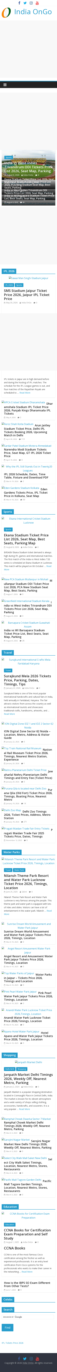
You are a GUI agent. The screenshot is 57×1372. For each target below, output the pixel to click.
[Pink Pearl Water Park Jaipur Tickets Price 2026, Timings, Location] (19, 991)
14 (25, 803)
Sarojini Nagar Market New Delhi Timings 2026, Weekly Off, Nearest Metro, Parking (28, 1144)
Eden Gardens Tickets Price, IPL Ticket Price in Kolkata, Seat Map (26, 492)
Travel (8, 670)
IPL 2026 (9, 285)
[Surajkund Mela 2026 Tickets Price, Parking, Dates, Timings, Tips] (28, 659)
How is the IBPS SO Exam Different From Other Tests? (27, 1284)
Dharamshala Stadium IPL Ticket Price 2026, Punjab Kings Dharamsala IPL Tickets (28, 408)
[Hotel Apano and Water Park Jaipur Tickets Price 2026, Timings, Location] (20, 1031)
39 (24, 499)
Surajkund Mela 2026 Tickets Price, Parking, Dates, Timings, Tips (27, 680)
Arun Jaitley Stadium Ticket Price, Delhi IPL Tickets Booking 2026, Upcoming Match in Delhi (27, 430)
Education (9, 1224)
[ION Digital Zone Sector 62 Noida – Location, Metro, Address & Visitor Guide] (28, 723)
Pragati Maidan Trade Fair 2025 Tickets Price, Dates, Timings (28, 833)
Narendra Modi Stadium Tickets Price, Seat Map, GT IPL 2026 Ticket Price (27, 453)
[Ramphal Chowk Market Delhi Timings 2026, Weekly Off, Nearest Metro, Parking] (26, 1119)
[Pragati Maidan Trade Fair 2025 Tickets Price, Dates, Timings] (25, 828)
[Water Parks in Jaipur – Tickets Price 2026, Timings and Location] (18, 973)
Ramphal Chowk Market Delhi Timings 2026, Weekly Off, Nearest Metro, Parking (27, 1126)
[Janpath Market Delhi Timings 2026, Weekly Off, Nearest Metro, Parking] (28, 1062)
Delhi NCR (9, 1069)
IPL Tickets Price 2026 (12, 1342)
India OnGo (33, 11)
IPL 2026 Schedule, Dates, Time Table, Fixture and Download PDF (26, 475)
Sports (9, 157)
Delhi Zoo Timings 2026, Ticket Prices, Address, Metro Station (27, 815)
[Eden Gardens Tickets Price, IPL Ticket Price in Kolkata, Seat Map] (20, 488)
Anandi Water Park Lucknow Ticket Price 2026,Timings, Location (27, 1019)
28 (23, 202)
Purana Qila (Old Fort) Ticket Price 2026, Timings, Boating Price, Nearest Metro (28, 795)
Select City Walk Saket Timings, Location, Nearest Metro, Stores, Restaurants (28, 1164)
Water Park (19, 870)
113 (23, 439)
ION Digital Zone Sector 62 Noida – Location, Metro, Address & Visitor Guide (27, 734)
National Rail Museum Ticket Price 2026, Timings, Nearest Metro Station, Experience (28, 754)
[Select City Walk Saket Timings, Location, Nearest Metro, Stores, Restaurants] (24, 1158)
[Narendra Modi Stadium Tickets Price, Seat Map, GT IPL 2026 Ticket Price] (26, 445)
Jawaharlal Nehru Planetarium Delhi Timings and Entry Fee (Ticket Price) (28, 774)
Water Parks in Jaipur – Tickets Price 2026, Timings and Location (28, 978)
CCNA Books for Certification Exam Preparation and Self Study (27, 1234)
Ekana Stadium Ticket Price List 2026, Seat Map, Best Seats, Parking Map (26, 539)
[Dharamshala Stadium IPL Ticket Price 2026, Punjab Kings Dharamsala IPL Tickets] (23, 402)
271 (25, 821)
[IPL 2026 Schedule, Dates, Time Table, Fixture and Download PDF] (28, 466)
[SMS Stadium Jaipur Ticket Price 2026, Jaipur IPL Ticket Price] (28, 278)
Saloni (24, 891)
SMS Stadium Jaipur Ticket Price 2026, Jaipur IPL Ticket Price (27, 294)
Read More (24, 392)
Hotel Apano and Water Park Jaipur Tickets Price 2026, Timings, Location (28, 1036)
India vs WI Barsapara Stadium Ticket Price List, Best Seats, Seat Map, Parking (29, 197)
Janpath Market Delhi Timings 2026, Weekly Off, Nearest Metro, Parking (28, 1078)
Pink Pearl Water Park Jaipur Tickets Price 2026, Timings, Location (28, 996)
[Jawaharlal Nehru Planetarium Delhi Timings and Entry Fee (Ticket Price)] (24, 770)
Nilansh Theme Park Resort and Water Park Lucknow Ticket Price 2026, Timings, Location (26, 881)
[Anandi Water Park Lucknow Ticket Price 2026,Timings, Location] (28, 1010)
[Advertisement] (28, 49)
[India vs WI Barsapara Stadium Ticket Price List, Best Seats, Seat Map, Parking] (28, 622)
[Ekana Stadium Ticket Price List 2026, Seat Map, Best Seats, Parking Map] (28, 518)
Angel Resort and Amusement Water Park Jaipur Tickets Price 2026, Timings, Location (28, 959)
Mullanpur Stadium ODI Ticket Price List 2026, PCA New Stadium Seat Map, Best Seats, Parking (27, 184)
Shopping (22, 1069)
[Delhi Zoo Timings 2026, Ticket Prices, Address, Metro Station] (11, 810)
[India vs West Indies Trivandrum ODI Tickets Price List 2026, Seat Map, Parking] (28, 151)
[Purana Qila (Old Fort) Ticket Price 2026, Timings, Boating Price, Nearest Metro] (24, 788)
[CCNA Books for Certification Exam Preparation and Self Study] (28, 1213)
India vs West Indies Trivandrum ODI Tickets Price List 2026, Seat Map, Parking (28, 166)
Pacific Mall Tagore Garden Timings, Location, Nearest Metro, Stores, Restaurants (27, 1186)
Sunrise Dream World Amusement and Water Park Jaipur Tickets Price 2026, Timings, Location (27, 935)
